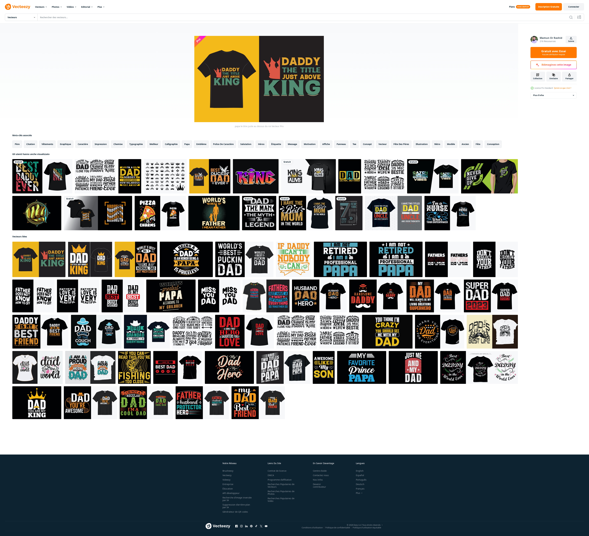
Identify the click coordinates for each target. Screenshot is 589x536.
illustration (422, 144)
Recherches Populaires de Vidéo (281, 499)
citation (30, 144)
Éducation (228, 488)
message (292, 144)
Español (360, 475)
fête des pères (401, 144)
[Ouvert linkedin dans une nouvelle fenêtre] (246, 526)
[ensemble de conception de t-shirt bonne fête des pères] (95, 176)
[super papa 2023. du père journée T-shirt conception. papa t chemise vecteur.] (491, 296)
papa (187, 144)
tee (354, 144)
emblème (201, 144)
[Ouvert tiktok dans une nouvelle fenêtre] (256, 526)
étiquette (276, 144)
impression (101, 144)
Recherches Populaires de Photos (281, 492)
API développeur (231, 493)
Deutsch (360, 484)
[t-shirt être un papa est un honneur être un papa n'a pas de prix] (186, 259)
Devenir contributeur (319, 485)
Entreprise (228, 484)
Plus (99, 6)
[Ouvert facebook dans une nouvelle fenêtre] (236, 526)
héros (261, 144)
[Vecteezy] (17, 7)
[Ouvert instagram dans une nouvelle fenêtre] (241, 526)
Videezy (226, 479)
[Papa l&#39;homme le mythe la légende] (259, 213)
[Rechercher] (571, 17)
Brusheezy (228, 470)
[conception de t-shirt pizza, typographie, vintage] (160, 213)
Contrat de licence (277, 470)
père (17, 144)
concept (367, 144)
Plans (512, 6)
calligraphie (171, 144)
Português (361, 479)
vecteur (382, 144)
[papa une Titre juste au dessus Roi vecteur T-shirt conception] (90, 259)
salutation (245, 144)
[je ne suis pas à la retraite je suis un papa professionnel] (396, 259)
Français (360, 488)
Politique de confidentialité (337, 527)
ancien (465, 144)
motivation (310, 144)
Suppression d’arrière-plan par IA (236, 506)
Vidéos (70, 6)
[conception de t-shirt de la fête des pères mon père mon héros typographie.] (229, 367)
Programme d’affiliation (280, 479)
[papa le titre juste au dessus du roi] (38, 259)
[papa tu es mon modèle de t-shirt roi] (36, 402)
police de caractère (223, 144)
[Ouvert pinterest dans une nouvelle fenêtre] (251, 526)
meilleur (154, 144)
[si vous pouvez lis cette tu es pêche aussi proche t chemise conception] (134, 367)
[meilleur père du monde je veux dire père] (214, 213)
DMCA (271, 475)
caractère (83, 144)
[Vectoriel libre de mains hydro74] (36, 213)
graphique (65, 144)
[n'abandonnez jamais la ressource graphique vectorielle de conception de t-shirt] (489, 176)
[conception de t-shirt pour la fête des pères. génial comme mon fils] (324, 367)
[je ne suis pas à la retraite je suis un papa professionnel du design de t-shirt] (340, 259)
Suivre (571, 41)
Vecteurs (39, 6)
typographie (136, 144)
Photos (55, 6)
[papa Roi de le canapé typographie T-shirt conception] (96, 332)
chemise (118, 144)
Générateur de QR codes (235, 511)
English (360, 470)
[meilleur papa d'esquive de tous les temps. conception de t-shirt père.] (209, 176)
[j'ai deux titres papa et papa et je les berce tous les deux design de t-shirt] (283, 367)
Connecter (573, 6)
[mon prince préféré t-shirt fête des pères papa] (361, 367)
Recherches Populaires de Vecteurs (281, 485)
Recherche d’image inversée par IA (237, 499)
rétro (437, 144)
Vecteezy (227, 475)
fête (478, 144)
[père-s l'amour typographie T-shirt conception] (448, 259)
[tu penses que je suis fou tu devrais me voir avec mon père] (387, 332)
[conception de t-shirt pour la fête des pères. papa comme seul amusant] (349, 176)
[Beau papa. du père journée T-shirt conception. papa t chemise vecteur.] (319, 296)
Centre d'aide (320, 470)
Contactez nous (321, 475)
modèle (451, 144)
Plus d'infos (538, 95)
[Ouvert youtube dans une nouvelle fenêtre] (266, 526)
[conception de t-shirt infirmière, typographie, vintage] (450, 213)
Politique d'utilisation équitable (367, 527)
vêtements (47, 144)
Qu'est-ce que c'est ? (562, 88)
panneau (341, 144)
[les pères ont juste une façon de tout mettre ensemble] (266, 296)
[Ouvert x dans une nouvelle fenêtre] (261, 526)
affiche (326, 144)
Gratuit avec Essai (553, 52)
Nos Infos (318, 479)
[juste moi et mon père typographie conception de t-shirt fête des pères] (413, 367)
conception (493, 144)
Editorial (85, 6)
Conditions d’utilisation (312, 527)
